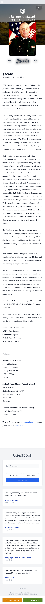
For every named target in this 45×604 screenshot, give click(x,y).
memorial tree (27, 422)
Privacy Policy (17, 595)
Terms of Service (28, 595)
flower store (19, 425)
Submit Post (22, 480)
